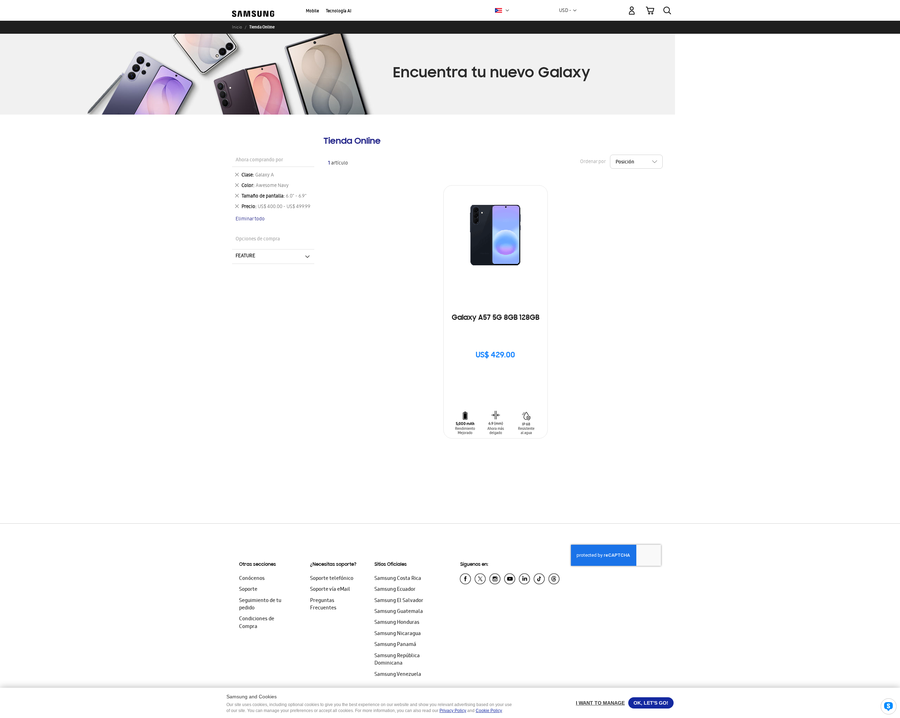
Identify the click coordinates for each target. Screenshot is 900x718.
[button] (507, 10)
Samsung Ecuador (395, 590)
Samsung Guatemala (398, 612)
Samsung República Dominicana (397, 660)
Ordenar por (592, 162)
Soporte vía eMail (330, 590)
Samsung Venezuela (397, 675)
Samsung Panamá (395, 645)
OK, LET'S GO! (651, 703)
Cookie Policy (489, 710)
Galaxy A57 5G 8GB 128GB (495, 318)
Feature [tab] (245, 256)
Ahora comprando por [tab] (259, 160)
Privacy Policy (452, 710)
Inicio (237, 27)
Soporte (248, 590)
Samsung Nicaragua (397, 634)
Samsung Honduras (396, 623)
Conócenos (252, 579)
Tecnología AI (338, 11)
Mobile (312, 11)
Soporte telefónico (331, 579)
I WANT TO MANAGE (600, 703)
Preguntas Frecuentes (323, 605)
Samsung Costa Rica (397, 579)
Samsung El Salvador (398, 601)
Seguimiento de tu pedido (260, 605)
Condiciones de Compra (256, 623)
